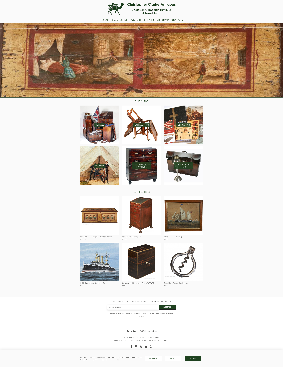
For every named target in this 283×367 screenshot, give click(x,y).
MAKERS (115, 20)
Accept (193, 358)
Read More (153, 358)
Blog (158, 20)
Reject (173, 358)
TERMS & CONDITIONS (137, 341)
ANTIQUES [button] (105, 20)
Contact (165, 20)
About (173, 20)
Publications (136, 20)
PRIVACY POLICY (120, 341)
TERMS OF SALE (154, 341)
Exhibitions (149, 20)
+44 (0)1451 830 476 (143, 331)
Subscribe (167, 307)
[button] (183, 20)
